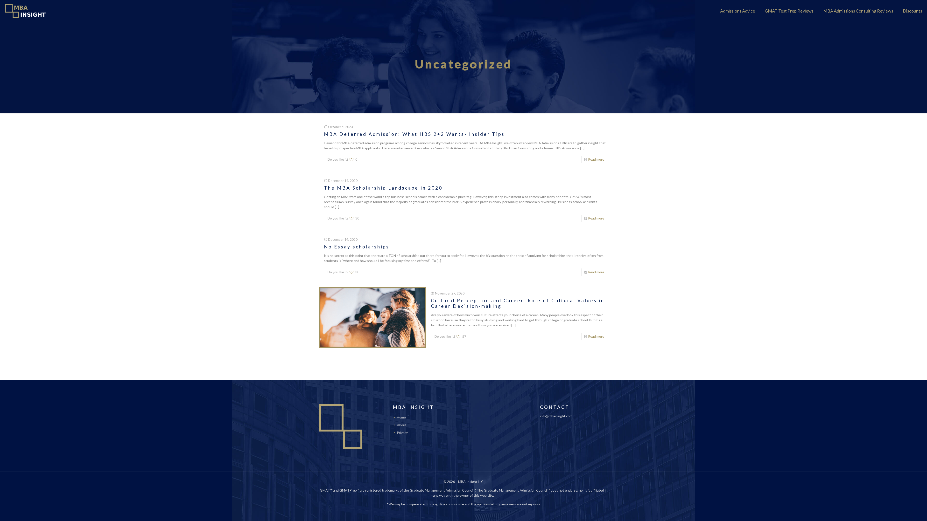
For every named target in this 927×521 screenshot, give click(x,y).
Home (401, 417)
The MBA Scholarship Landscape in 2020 (383, 188)
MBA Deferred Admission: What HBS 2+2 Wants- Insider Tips (414, 134)
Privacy (402, 433)
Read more (596, 159)
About (402, 425)
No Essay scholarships (356, 246)
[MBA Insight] (26, 11)
